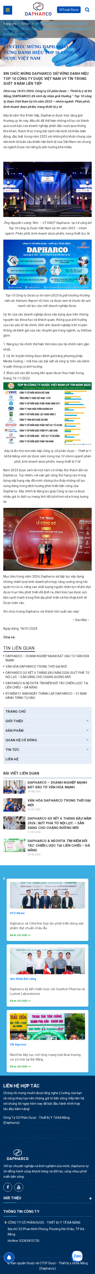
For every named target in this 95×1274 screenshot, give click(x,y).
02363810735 (29, 1240)
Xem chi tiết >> (20, 935)
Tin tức (12, 750)
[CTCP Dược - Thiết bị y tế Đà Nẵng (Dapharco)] (38, 9)
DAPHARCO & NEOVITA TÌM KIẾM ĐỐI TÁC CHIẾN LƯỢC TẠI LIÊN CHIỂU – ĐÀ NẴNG (59, 845)
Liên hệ (12, 759)
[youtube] (18, 1187)
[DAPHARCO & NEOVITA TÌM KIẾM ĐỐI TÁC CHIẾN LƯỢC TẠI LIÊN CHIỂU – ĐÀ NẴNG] (14, 845)
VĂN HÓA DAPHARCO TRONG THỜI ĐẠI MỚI (36, 666)
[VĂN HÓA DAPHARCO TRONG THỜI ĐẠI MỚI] (14, 805)
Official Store (69, 10)
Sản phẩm (14, 731)
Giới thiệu (14, 721)
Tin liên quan (19, 648)
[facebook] (7, 1187)
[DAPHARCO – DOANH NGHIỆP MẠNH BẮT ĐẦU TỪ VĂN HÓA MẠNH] (14, 787)
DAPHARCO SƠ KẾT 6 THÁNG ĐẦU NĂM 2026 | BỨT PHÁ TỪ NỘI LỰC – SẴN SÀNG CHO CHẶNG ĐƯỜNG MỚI (59, 823)
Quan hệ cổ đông (21, 740)
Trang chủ (16, 712)
